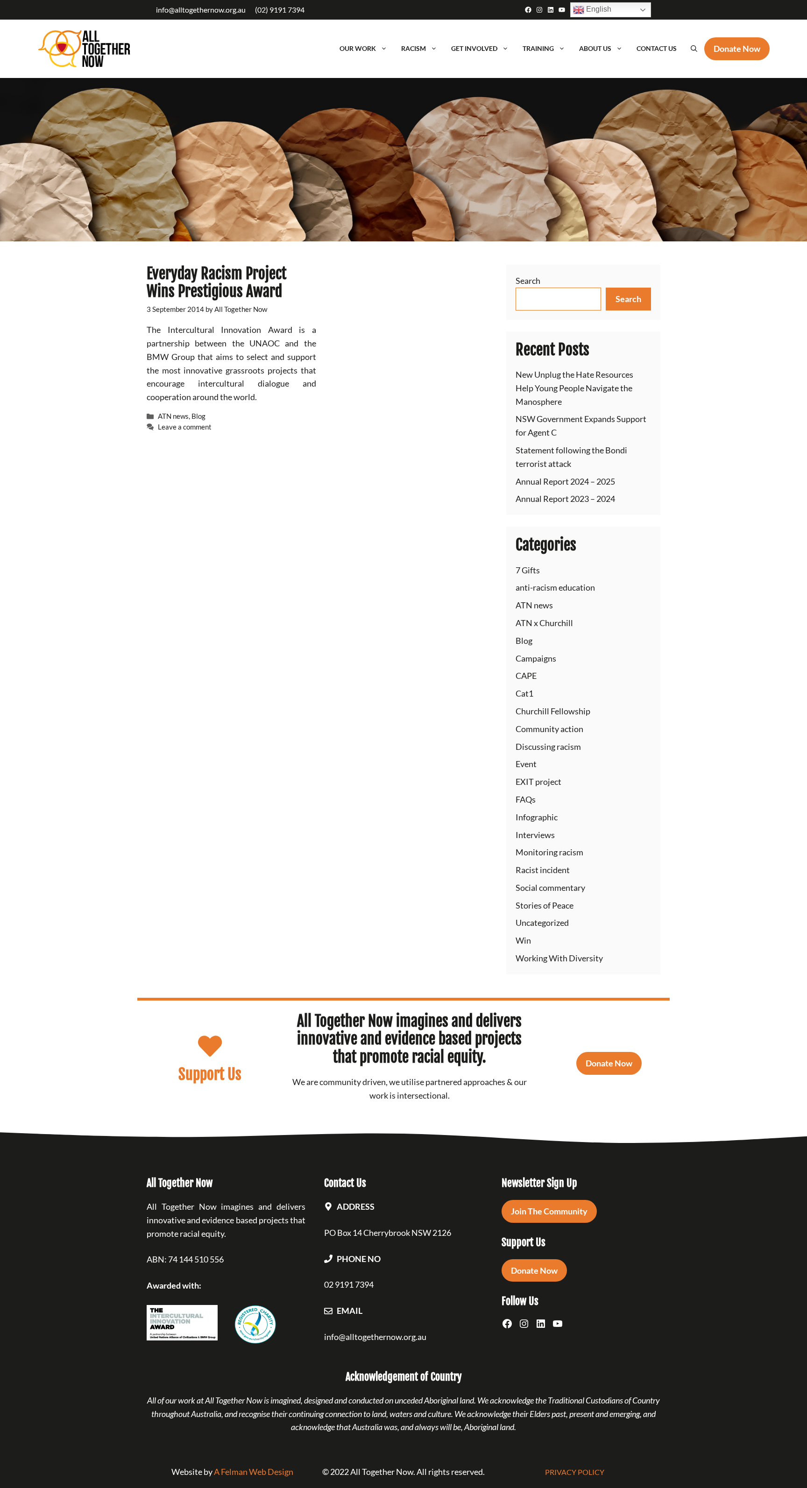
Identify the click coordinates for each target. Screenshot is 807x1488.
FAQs (526, 799)
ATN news (173, 416)
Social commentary (550, 887)
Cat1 (524, 693)
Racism (413, 48)
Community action (549, 729)
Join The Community (549, 1211)
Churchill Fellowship (553, 711)
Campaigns (536, 658)
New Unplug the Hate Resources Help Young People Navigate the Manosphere (574, 388)
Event (526, 764)
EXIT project (538, 781)
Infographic (537, 817)
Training (538, 48)
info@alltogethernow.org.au (201, 9)
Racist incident (543, 870)
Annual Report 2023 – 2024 (565, 499)
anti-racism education (555, 587)
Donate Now (609, 1063)
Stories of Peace (544, 905)
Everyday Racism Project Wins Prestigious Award (216, 282)
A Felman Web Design (253, 1472)
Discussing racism (548, 746)
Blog (198, 416)
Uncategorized (542, 922)
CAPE (526, 675)
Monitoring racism (549, 852)
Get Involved (474, 48)
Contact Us (657, 48)
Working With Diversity (559, 958)
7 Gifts (528, 570)
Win (523, 940)
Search (528, 280)
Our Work (358, 48)
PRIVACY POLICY (574, 1471)
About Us (595, 48)
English (597, 9)
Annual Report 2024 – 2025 (565, 481)
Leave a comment (185, 427)
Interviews (535, 835)
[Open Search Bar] (694, 48)
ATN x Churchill (544, 623)
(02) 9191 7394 (279, 9)
